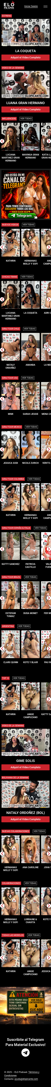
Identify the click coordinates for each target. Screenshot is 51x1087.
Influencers (9, 118)
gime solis (25, 761)
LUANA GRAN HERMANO (25, 103)
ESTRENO (6, 16)
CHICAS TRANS (9, 277)
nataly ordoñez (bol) (25, 813)
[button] (2, 141)
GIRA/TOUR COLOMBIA (13, 479)
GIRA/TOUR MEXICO (11, 427)
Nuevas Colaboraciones (15, 831)
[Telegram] (25, 1052)
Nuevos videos (10, 224)
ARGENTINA (8, 626)
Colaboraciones (11, 883)
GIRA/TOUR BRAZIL (11, 577)
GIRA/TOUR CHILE (11, 328)
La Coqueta (25, 51)
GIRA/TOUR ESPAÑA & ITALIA (16, 528)
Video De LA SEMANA (13, 725)
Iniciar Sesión (31, 6)
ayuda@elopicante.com (26, 1079)
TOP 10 (5, 678)
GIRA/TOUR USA (10, 378)
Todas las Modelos (13, 935)
